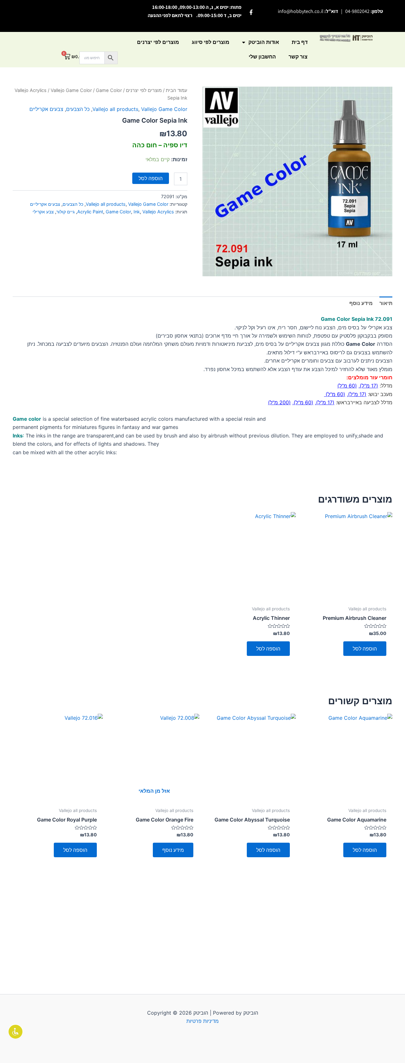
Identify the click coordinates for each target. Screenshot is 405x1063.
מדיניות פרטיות (202, 1021)
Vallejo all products (115, 109)
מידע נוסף (173, 850)
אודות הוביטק (263, 42)
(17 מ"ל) (369, 385)
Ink (137, 211)
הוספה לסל (151, 178)
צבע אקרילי (43, 211)
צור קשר (298, 56)
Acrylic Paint (90, 211)
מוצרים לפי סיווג (210, 42)
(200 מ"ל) (279, 402)
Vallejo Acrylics (31, 90)
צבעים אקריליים (46, 109)
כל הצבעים (78, 109)
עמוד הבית (176, 90)
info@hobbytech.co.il (300, 11)
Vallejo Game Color (71, 90)
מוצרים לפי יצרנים (158, 42)
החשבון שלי (262, 56)
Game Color (118, 211)
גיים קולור (65, 211)
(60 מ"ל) (347, 385)
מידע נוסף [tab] (361, 303)
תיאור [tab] (385, 303)
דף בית (300, 42)
